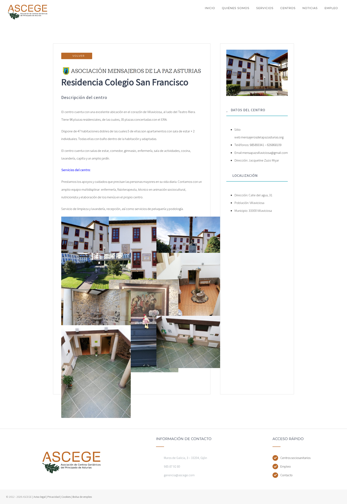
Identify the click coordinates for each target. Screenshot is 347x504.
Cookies (66, 497)
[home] (71, 454)
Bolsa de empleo (82, 497)
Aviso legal (40, 497)
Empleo (285, 466)
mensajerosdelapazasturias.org (262, 137)
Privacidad (53, 497)
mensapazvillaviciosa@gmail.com (265, 152)
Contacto (286, 475)
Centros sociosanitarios (295, 458)
